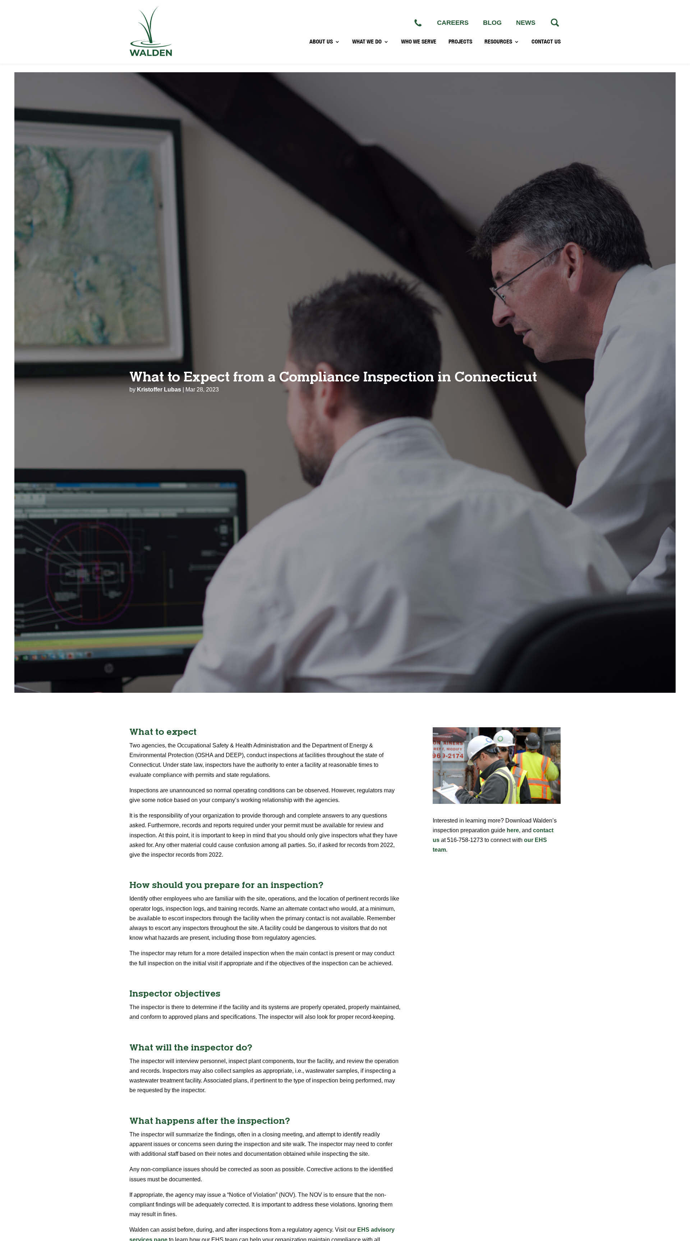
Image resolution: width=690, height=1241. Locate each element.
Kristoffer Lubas (159, 389)
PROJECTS (460, 41)
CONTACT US (546, 41)
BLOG (492, 22)
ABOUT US (321, 41)
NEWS (525, 22)
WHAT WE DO (367, 41)
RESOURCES (498, 41)
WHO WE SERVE (418, 41)
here (513, 830)
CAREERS (453, 22)
